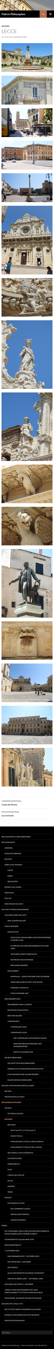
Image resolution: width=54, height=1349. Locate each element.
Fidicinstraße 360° (19, 993)
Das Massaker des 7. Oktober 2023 (23, 1256)
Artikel (8, 1091)
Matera (11, 1186)
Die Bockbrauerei (13, 1057)
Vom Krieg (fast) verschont (23, 954)
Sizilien (8, 1197)
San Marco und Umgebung (20, 1153)
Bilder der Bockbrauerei (20, 1080)
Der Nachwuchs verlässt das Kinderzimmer (28, 1044)
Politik (7, 898)
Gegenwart (13, 971)
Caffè (10, 870)
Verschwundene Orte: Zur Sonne (26, 982)
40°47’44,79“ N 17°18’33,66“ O (23, 1130)
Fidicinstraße (11, 926)
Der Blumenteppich (19, 1214)
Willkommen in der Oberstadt (16, 837)
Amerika (8, 848)
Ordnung (9, 893)
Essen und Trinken (13, 865)
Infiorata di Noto (16, 1203)
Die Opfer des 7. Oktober (19, 1262)
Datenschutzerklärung (10, 1345)
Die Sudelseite (8, 842)
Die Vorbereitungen (20, 1209)
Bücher (8, 859)
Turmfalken (13, 1021)
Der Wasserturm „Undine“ (20, 1004)
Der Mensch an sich (13, 904)
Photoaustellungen (14, 1097)
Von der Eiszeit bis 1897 (15, 915)
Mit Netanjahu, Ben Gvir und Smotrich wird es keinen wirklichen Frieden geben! (26, 1232)
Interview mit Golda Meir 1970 (19, 1239)
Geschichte (13, 932)
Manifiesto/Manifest (14, 1320)
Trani (10, 1192)
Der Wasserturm (12, 999)
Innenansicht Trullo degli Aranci (27, 1141)
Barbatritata (20, 37)
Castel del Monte (11, 803)
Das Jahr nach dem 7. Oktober (18, 1284)
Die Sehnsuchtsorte (11, 1102)
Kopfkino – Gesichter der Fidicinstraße (30, 976)
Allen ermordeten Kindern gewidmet (26, 1273)
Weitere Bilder (15, 1016)
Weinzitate (13, 881)
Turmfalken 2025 (18, 1027)
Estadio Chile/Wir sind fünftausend (21, 1315)
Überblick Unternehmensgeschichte (26, 1069)
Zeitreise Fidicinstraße (21, 960)
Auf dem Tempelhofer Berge (15, 909)
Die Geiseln (13, 1267)
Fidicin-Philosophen (13, 14)
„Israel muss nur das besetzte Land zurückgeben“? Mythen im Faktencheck (23, 1291)
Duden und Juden (12, 887)
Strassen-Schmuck (19, 988)
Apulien (5, 26)
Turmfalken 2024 (18, 1032)
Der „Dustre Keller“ (17, 921)
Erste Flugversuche (23, 1052)
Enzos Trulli (16, 1136)
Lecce (10, 1181)
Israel (4, 1225)
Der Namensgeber (19, 965)
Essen (10, 876)
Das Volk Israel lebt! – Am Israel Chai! (25, 1278)
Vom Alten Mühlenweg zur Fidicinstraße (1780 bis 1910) (30, 938)
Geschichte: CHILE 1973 (12, 1304)
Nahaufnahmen (18, 1220)
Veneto (8, 1108)
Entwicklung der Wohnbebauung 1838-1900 (29, 947)
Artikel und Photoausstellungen (18, 1085)
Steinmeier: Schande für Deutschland (22, 1298)
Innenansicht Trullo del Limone (26, 1147)
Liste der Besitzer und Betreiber (23, 1074)
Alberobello (14, 1164)
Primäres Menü (50, 14)
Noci (10, 1169)
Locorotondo (10, 814)
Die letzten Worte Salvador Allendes (22, 1309)
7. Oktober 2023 (11, 1250)
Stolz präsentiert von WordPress (34, 1345)
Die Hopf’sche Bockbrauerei (21, 1063)
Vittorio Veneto (15, 1113)
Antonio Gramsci (12, 853)
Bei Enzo (12, 1125)
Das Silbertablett (12, 1245)
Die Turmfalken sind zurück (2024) (30, 1038)
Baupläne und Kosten (18, 1010)
